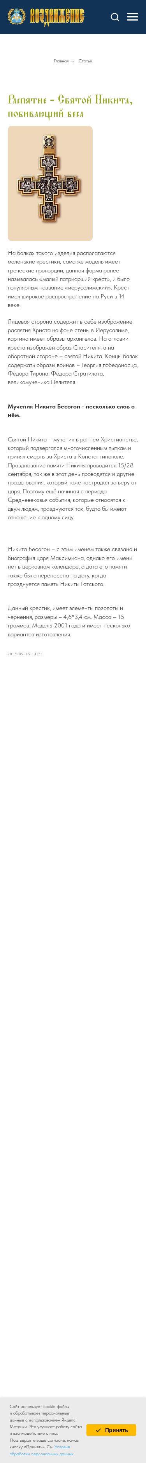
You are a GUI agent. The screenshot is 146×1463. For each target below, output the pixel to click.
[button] (115, 16)
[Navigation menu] (132, 17)
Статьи (85, 61)
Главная (61, 61)
